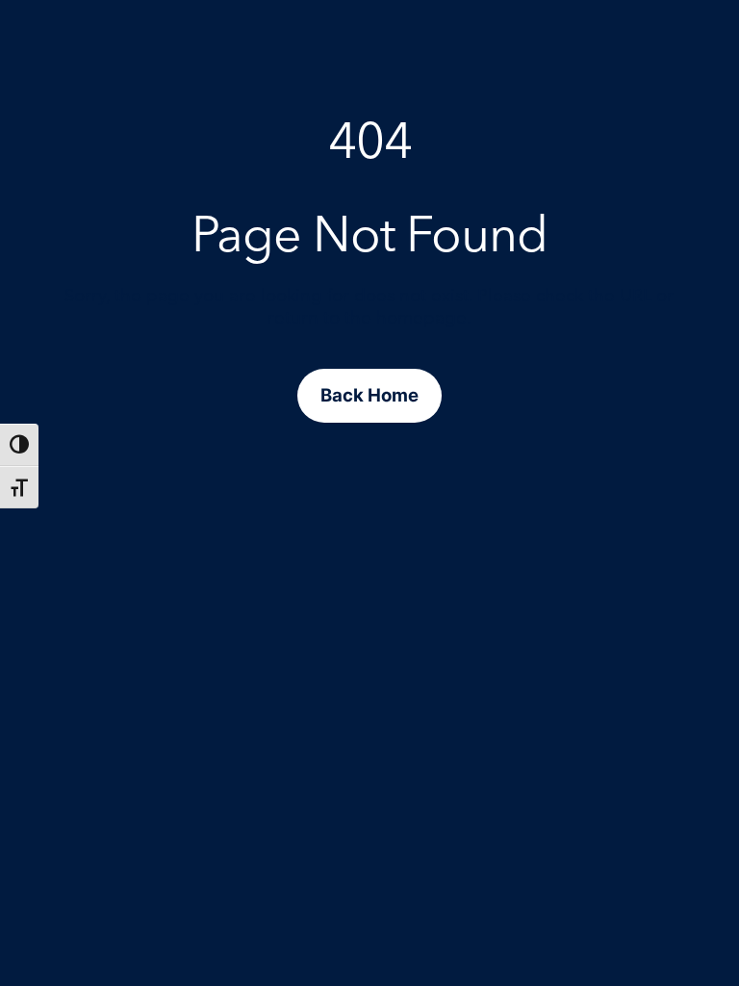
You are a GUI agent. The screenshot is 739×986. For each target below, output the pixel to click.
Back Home (369, 394)
